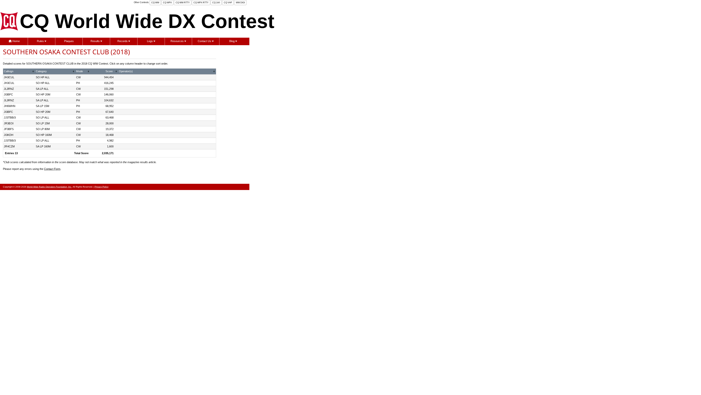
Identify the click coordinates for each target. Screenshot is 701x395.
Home (16, 41)
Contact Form (52, 168)
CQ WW (155, 2)
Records (122, 41)
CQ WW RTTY (183, 2)
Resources (177, 41)
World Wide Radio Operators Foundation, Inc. (49, 187)
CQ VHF (228, 2)
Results (95, 41)
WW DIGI (240, 2)
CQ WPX (167, 2)
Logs (150, 41)
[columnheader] (19, 72)
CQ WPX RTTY (201, 2)
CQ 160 (216, 2)
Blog (232, 41)
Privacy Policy (101, 187)
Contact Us (205, 41)
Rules (41, 41)
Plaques (69, 41)
